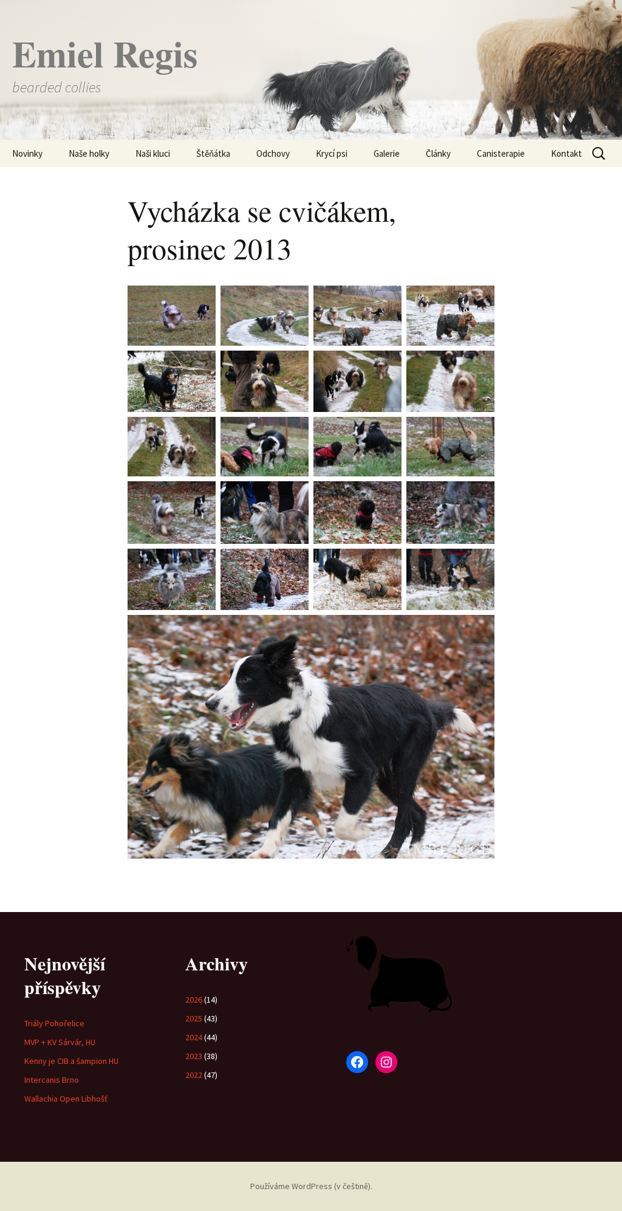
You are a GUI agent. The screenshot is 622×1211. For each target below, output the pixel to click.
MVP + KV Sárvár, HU (59, 1042)
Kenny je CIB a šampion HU (71, 1060)
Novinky (27, 153)
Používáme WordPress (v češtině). (311, 1186)
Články (438, 153)
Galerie (387, 153)
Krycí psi (331, 153)
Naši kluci (152, 153)
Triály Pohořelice (54, 1023)
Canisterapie (501, 153)
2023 (193, 1056)
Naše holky (89, 153)
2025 (193, 1018)
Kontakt (566, 153)
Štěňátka (213, 153)
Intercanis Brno (51, 1079)
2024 (193, 1037)
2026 (193, 999)
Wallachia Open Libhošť (66, 1098)
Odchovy (273, 153)
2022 (193, 1074)
